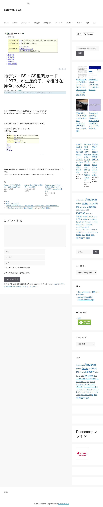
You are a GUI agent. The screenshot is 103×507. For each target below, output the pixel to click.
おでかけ (37, 23)
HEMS (68, 23)
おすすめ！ (47, 23)
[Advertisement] (62, 12)
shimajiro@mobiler (85, 297)
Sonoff (78, 222)
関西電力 (80, 237)
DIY (94, 23)
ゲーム (57, 23)
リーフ (87, 232)
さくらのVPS (88, 224)
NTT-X (79, 219)
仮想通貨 (78, 235)
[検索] (96, 252)
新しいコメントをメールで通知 (18, 268)
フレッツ (94, 229)
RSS (79, 318)
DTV (7, 201)
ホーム (6, 23)
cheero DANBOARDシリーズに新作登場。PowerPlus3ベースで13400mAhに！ (32, 206)
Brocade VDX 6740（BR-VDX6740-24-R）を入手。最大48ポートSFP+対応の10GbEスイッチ (87, 162)
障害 (88, 238)
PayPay (85, 219)
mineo (79, 216)
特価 (88, 235)
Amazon (91, 199)
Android (78, 203)
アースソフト (14, 203)
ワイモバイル (94, 232)
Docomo (91, 206)
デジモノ (24, 23)
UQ (92, 222)
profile (15, 23)
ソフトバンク (80, 229)
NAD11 (91, 216)
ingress (80, 212)
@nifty (78, 200)
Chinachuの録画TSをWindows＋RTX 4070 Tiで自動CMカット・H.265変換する (94, 120)
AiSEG (82, 200)
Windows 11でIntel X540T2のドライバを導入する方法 (94, 85)
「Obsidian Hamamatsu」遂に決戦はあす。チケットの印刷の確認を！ (29, 208)
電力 (87, 23)
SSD (83, 222)
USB (95, 222)
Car (78, 23)
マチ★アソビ (80, 232)
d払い (78, 210)
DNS (84, 207)
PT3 (7, 203)
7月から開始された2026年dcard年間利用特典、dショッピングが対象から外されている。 (95, 159)
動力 (83, 235)
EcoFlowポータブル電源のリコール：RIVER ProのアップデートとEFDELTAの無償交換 (81, 87)
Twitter (88, 222)
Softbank (94, 219)
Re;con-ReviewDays (86, 300)
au (90, 203)
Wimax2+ (79, 224)
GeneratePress (63, 504)
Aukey (95, 203)
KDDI (91, 213)
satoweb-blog (12, 9)
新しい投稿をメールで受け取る (18, 273)
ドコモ (88, 229)
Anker (85, 203)
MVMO (85, 216)
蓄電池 (92, 235)
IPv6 (87, 213)
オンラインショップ (82, 227)
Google (83, 210)
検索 (80, 53)
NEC (96, 216)
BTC (77, 207)
